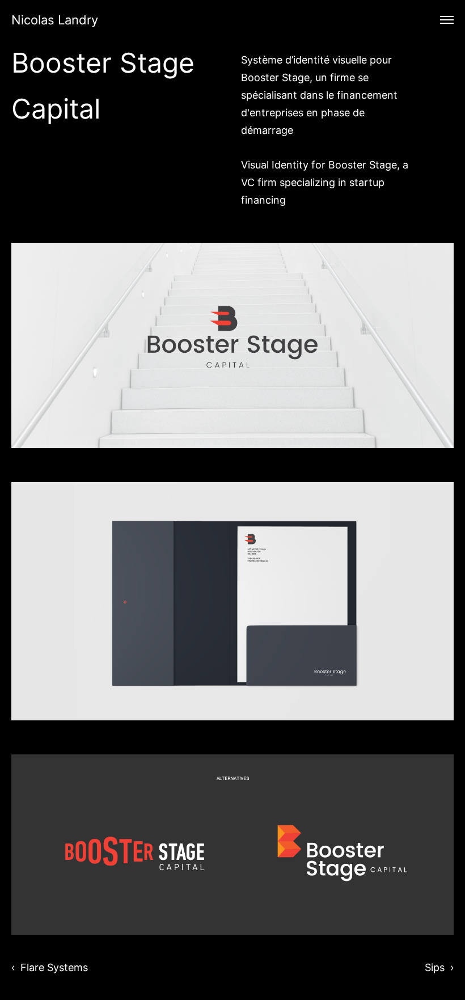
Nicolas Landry (54, 20)
